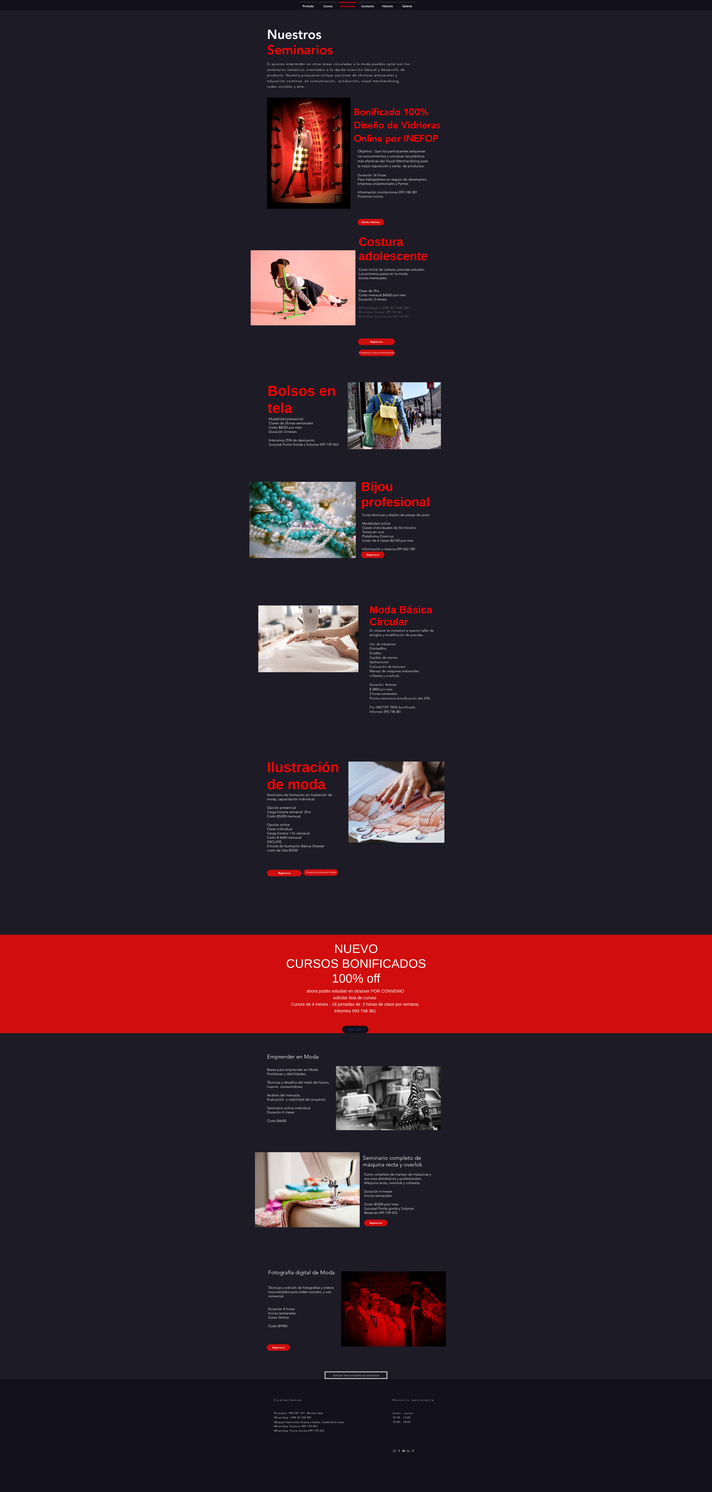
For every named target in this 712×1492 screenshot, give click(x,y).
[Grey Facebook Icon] (399, 1451)
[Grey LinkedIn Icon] (408, 1451)
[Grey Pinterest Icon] (413, 1451)
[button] (377, 353)
